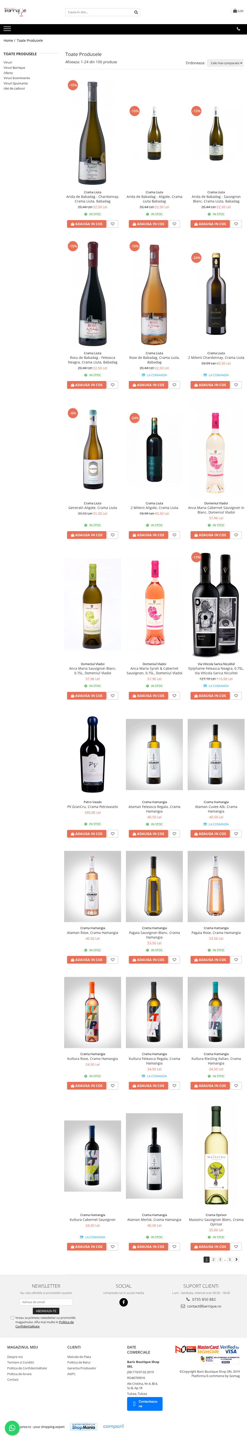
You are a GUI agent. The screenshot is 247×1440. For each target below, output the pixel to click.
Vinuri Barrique (14, 67)
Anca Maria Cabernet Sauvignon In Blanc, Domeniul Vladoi (216, 510)
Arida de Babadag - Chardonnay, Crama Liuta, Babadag (92, 198)
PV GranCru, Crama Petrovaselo (92, 806)
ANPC (71, 1374)
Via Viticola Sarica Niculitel (216, 664)
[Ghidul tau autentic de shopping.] (113, 1426)
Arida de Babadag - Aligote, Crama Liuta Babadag (154, 198)
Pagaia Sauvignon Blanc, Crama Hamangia (154, 934)
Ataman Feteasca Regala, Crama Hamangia (154, 809)
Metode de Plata (79, 1357)
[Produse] (8, 30)
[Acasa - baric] (28, 12)
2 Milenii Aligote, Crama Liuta (154, 507)
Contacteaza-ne (148, 1404)
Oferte (8, 73)
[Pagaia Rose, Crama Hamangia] (216, 886)
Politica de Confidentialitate (27, 1368)
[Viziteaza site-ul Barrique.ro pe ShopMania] (83, 1426)
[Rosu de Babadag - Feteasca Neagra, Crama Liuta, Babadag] (92, 294)
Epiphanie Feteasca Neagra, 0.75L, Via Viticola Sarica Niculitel (216, 670)
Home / (10, 40)
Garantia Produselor (81, 1368)
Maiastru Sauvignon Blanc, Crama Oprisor (216, 1221)
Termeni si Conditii (20, 1362)
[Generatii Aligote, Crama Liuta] (92, 449)
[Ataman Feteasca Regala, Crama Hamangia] (154, 754)
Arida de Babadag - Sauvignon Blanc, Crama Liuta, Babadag (216, 198)
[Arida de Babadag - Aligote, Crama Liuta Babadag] (154, 133)
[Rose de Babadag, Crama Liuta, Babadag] (154, 294)
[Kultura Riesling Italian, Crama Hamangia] (216, 1012)
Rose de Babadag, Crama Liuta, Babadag (154, 359)
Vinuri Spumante (16, 83)
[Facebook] (123, 1302)
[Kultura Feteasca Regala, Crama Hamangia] (154, 1012)
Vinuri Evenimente (17, 78)
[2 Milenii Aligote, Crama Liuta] (154, 450)
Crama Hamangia (154, 802)
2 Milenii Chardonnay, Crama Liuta (216, 357)
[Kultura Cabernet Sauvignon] (92, 1156)
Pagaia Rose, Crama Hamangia (216, 932)
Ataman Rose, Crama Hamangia (92, 932)
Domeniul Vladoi (216, 503)
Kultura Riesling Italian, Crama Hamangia (216, 1060)
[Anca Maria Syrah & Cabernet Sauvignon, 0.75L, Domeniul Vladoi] (154, 605)
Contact (13, 1379)
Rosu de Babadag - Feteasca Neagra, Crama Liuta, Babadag (92, 359)
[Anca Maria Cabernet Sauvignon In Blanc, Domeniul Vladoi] (216, 450)
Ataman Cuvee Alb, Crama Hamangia (216, 809)
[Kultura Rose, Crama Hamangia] (92, 1012)
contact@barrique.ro (203, 1306)
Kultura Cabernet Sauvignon (93, 1219)
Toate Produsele (30, 40)
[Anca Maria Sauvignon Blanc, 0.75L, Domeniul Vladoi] (92, 605)
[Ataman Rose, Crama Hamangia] (92, 886)
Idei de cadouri (14, 88)
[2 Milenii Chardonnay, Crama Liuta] (216, 294)
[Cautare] (136, 12)
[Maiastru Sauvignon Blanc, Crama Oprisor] (216, 1156)
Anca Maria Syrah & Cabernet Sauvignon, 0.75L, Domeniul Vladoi (154, 670)
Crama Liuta (92, 192)
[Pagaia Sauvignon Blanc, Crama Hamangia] (154, 886)
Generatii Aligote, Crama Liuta (93, 507)
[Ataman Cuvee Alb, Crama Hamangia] (216, 754)
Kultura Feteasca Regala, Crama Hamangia (154, 1060)
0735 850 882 (203, 1299)
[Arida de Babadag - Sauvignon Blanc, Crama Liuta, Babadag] (216, 133)
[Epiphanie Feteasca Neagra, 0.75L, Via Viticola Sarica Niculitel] (216, 605)
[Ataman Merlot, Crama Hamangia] (154, 1156)
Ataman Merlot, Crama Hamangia (154, 1219)
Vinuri (8, 62)
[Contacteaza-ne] (238, 29)
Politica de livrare (19, 1374)
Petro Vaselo (93, 802)
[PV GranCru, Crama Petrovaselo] (92, 754)
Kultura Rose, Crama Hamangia (92, 1058)
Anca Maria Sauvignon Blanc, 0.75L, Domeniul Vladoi (92, 670)
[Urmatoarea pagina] (236, 1260)
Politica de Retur (79, 1362)
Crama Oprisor (216, 1215)
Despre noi (15, 1357)
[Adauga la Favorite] (112, 224)
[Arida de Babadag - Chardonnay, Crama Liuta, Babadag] (92, 133)
